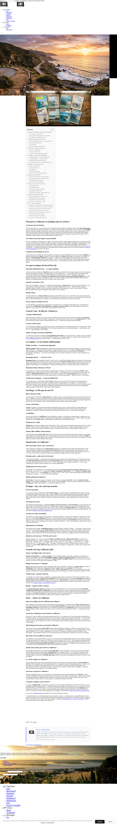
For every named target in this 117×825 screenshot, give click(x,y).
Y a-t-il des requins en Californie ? (37, 213)
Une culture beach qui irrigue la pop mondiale (40, 135)
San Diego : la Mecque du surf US (35, 164)
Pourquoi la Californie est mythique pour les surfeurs (40, 132)
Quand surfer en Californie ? (34, 174)
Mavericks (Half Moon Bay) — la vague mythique (41, 141)
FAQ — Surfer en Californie (34, 203)
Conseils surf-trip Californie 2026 (35, 194)
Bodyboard (11, 791)
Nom (1, 774)
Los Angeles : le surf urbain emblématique (37, 155)
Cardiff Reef (33, 169)
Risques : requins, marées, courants (37, 201)
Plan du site (6, 762)
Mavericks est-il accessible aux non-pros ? (39, 210)
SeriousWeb (36, 780)
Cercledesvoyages (37, 693)
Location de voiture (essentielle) (37, 189)
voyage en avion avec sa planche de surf (42, 510)
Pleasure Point (33, 144)
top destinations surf (67, 699)
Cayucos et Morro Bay (35, 151)
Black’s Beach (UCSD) (35, 166)
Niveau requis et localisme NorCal (37, 146)
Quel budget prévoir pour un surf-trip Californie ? (41, 208)
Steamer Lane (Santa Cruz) (36, 142)
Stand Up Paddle (13, 805)
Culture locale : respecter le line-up (37, 199)
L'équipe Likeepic (42, 114)
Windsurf (10, 793)
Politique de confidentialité (10, 763)
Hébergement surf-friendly (36, 190)
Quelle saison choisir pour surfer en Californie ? (40, 212)
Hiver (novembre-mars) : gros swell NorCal (39, 176)
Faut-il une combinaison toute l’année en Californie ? (41, 206)
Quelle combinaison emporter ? (37, 181)
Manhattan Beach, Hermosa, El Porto (38, 160)
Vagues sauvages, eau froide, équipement (39, 153)
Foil (8, 803)
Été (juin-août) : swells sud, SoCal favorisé (39, 178)
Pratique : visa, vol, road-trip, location (36, 183)
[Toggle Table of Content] (51, 129)
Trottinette (10, 812)
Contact (5, 761)
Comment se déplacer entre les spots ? (38, 217)
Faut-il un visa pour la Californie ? (37, 215)
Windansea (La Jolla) (34, 171)
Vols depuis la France (34, 187)
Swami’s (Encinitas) (34, 167)
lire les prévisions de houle (32, 338)
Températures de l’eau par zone (37, 180)
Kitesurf (9, 796)
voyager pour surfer (78, 699)
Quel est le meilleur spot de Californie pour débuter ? (41, 205)
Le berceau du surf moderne (36, 134)
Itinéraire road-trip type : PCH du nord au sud (40, 192)
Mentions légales (7, 765)
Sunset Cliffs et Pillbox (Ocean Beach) (38, 173)
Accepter (99, 821)
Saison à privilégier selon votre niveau (38, 196)
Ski (7, 817)
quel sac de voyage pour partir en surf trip (79, 690)
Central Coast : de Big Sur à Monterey (36, 148)
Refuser (110, 821)
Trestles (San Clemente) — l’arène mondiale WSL (41, 162)
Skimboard (10, 798)
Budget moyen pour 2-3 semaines (37, 198)
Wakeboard (11, 800)
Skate (8, 810)
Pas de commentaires (77, 114)
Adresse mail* (3, 771)
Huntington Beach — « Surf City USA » (38, 158)
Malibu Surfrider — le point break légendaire (40, 157)
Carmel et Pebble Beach (35, 150)
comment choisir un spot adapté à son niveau (44, 582)
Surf (8, 788)
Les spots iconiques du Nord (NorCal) (36, 139)
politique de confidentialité (47, 822)
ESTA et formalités (34, 185)
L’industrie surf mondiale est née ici (38, 137)
